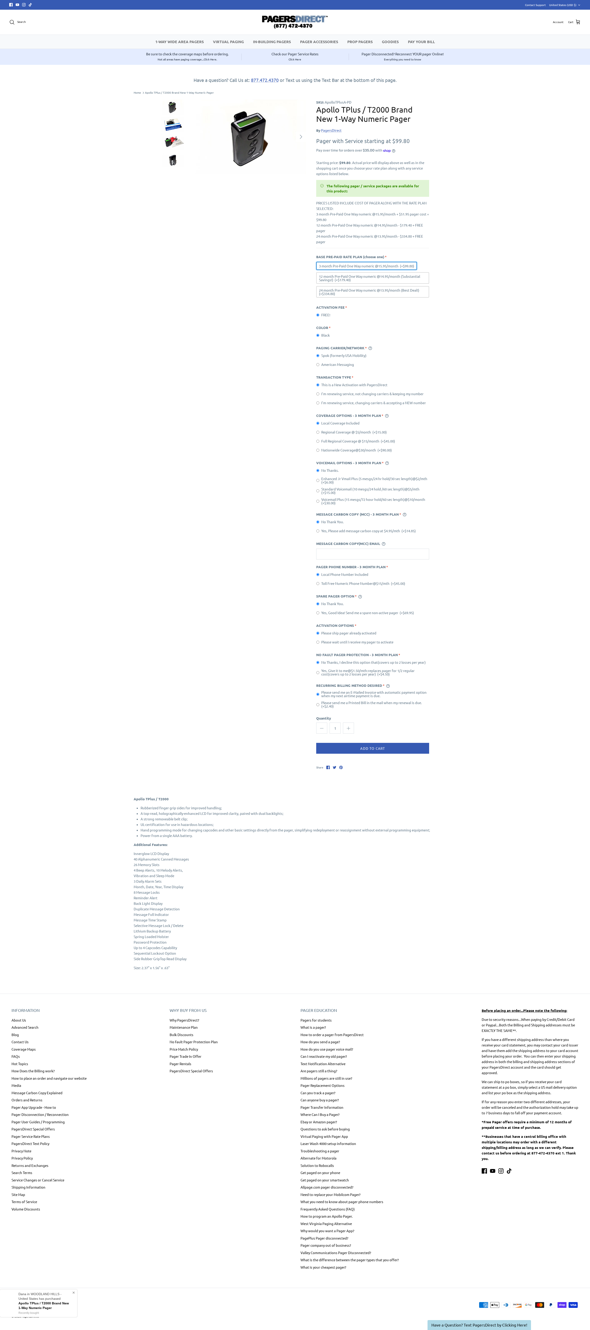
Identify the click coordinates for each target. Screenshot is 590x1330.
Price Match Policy (184, 1049)
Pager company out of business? (326, 1245)
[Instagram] (24, 4)
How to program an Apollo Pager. (327, 1216)
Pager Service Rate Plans (31, 1136)
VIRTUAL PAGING (228, 41)
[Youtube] (17, 4)
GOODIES (390, 41)
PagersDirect (331, 130)
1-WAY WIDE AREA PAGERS (179, 41)
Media (16, 1085)
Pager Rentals (180, 1063)
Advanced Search (25, 1027)
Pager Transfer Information (322, 1107)
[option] (249, 136)
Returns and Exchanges (30, 1165)
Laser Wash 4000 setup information (328, 1143)
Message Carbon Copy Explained (37, 1093)
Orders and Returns (27, 1100)
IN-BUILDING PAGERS (272, 41)
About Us (19, 1020)
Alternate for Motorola (318, 1158)
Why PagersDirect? (184, 1020)
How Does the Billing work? (33, 1071)
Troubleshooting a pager (320, 1151)
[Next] (301, 137)
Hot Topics (20, 1063)
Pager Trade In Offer (185, 1056)
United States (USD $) (562, 5)
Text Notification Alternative (323, 1063)
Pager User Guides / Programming (38, 1122)
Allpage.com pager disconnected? (327, 1187)
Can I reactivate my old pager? (324, 1056)
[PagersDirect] (295, 22)
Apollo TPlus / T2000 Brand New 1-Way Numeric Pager (179, 93)
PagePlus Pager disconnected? (324, 1238)
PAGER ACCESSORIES (319, 41)
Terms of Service (24, 1201)
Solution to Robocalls (317, 1165)
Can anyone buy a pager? (320, 1100)
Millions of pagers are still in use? (326, 1078)
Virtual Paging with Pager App (324, 1136)
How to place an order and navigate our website (49, 1078)
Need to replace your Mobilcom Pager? (330, 1194)
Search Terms (22, 1172)
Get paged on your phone (320, 1172)
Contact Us (20, 1042)
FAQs (16, 1056)
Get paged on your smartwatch (325, 1180)
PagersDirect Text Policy (30, 1143)
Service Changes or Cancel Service (38, 1180)
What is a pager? (313, 1027)
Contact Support (535, 5)
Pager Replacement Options (323, 1085)
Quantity (323, 718)
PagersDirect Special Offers (33, 1129)
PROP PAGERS (360, 41)
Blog (15, 1034)
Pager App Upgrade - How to (34, 1107)
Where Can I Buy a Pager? (320, 1114)
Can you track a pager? (318, 1093)
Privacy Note (21, 1151)
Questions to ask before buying (325, 1129)
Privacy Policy (22, 1158)
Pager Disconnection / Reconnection (40, 1114)
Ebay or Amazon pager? (319, 1122)
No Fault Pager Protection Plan (194, 1042)
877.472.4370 (265, 80)
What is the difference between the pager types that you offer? (350, 1260)
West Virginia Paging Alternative (326, 1223)
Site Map (18, 1194)
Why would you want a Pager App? (327, 1230)
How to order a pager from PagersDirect (332, 1034)
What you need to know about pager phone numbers (342, 1201)
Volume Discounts (26, 1209)
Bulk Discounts (181, 1034)
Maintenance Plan (184, 1027)
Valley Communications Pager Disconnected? (336, 1252)
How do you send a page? (320, 1042)
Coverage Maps (24, 1049)
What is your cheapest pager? (323, 1267)
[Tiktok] (30, 4)
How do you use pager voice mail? (327, 1049)
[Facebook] (11, 4)
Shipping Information (28, 1187)
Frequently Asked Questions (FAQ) (328, 1209)
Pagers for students (316, 1020)
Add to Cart (372, 748)
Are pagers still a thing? (319, 1071)
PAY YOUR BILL (421, 41)
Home (137, 93)
